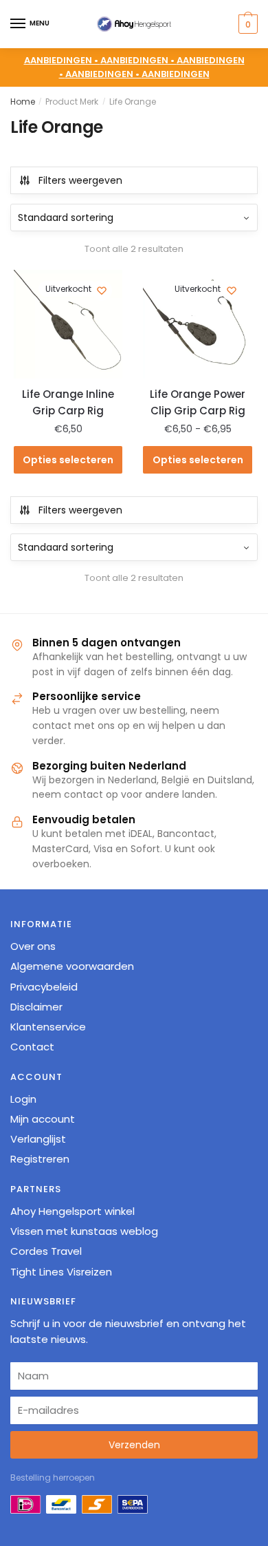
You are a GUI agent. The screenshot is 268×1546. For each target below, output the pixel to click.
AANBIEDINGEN (176, 74)
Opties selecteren (68, 460)
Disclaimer (36, 1006)
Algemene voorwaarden (72, 966)
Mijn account (42, 1119)
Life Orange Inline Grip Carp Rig (68, 402)
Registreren (39, 1159)
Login (23, 1099)
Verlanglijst (38, 1139)
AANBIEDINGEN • (138, 60)
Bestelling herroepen (52, 1477)
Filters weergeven (80, 180)
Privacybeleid (44, 987)
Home (22, 101)
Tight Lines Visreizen (61, 1271)
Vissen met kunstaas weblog (84, 1231)
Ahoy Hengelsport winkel (72, 1211)
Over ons (33, 946)
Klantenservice (48, 1026)
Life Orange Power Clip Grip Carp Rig (197, 402)
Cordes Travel (46, 1251)
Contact (32, 1046)
